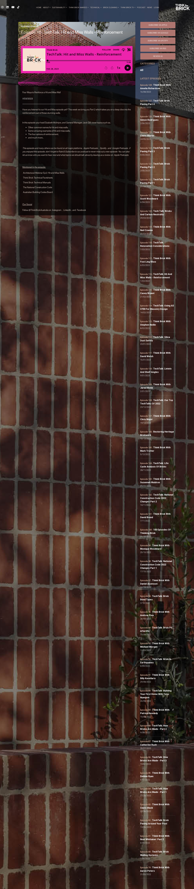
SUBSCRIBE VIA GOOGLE (157, 33)
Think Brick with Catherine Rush (154, 743)
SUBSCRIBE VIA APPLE (158, 25)
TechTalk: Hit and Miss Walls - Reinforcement (156, 276)
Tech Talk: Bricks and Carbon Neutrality (156, 213)
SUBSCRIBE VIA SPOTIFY (158, 40)
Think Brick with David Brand (155, 516)
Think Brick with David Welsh (155, 355)
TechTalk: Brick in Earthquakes (155, 661)
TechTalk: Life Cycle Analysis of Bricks (154, 465)
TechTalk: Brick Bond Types (154, 598)
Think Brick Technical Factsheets (38, 177)
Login (156, 7)
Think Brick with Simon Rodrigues (155, 118)
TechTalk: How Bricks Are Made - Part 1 (154, 790)
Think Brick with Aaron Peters (154, 869)
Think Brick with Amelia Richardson (155, 87)
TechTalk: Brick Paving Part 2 (155, 165)
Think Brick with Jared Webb (155, 386)
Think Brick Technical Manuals (37, 182)
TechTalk (26, 37)
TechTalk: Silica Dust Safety (155, 339)
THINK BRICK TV (127, 7)
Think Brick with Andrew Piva (154, 614)
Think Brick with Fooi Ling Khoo (155, 260)
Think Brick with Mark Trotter (155, 449)
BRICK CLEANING (110, 7)
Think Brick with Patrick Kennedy (154, 712)
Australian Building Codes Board (38, 192)
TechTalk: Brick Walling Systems (154, 853)
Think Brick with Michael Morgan (154, 645)
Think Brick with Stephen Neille (155, 323)
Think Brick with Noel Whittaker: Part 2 (154, 838)
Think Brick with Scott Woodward (155, 197)
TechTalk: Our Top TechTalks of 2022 (156, 402)
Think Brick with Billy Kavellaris (154, 677)
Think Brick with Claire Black (154, 806)
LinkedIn (67, 210)
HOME (38, 7)
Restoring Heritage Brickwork (157, 433)
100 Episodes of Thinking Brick (155, 531)
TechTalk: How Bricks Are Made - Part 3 (154, 727)
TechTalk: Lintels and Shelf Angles (156, 370)
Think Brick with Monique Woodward (154, 547)
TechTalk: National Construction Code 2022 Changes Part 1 (156, 564)
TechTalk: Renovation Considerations (154, 244)
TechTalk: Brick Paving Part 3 (155, 150)
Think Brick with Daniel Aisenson (154, 582)
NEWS (149, 7)
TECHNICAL (95, 7)
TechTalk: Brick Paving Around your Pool (154, 822)
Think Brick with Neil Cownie (155, 228)
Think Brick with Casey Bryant (155, 292)
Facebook (81, 210)
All (141, 70)
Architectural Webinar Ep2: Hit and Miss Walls (43, 173)
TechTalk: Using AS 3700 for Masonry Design (157, 307)
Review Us (158, 56)
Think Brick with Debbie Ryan (154, 775)
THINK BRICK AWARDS (78, 7)
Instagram (56, 210)
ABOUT (46, 7)
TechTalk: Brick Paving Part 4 (155, 102)
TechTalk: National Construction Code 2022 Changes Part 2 (156, 498)
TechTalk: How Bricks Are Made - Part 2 (154, 759)
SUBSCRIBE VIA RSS (158, 48)
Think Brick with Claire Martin (155, 134)
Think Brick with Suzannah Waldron (155, 481)
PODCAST (141, 7)
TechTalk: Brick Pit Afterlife (156, 629)
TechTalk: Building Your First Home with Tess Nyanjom (156, 694)
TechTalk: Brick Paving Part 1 (155, 181)
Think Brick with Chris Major (155, 418)
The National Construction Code (37, 187)
